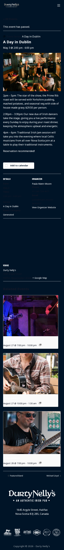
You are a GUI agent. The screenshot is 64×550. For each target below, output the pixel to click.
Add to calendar (19, 165)
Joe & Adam (9, 340)
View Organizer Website (44, 207)
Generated (8, 214)
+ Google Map (39, 277)
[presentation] (30, 315)
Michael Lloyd (53, 475)
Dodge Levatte (11, 398)
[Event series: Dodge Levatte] (40, 403)
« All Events (10, 19)
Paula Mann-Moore (42, 183)
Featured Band (16, 475)
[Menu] (58, 5)
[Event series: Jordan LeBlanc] (40, 345)
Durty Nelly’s (9, 270)
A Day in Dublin (10, 206)
